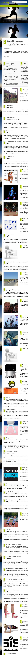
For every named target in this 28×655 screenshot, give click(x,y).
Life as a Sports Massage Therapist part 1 (11, 64)
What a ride (25, 316)
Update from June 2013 (12, 451)
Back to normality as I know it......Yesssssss (17, 141)
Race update (9, 131)
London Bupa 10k (10, 117)
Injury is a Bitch (10, 235)
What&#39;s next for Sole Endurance (15, 500)
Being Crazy (9, 438)
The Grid (24, 381)
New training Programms (12, 590)
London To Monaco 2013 (12, 492)
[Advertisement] (14, 22)
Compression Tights (11, 653)
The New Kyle (9, 105)
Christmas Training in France (13, 556)
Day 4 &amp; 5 (10, 289)
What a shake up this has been (14, 484)
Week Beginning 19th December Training (16, 568)
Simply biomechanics (15, 41)
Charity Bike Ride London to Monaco (15, 579)
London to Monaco (11, 409)
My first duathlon (10, 156)
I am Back (8, 529)
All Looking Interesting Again (13, 544)
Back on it (8, 397)
